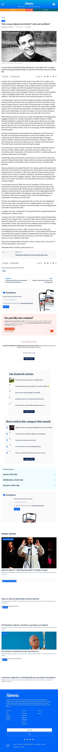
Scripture (5, 607)
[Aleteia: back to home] (29, 3)
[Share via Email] (53, 76)
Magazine (24, 717)
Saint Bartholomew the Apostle (34, 6)
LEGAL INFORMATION (28, 744)
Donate (28, 10)
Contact (43, 744)
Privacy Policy (17, 747)
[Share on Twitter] (50, 76)
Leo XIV (5, 633)
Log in (33, 353)
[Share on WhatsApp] (55, 76)
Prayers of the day (11, 485)
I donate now (9, 329)
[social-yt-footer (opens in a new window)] (24, 739)
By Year (39, 713)
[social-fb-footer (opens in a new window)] (27, 739)
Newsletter (24, 713)
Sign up (6, 306)
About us (20, 744)
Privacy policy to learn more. (27, 303)
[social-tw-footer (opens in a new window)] (30, 739)
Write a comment (29, 358)
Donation (24, 722)
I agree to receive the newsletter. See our (19, 303)
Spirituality (8, 717)
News (7, 713)
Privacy (22, 747)
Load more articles (29, 411)
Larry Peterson (19, 27)
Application (24, 715)
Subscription (25, 719)
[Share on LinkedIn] (47, 76)
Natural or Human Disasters (9, 581)
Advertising (24, 724)
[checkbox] (3, 303)
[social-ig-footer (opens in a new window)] (33, 739)
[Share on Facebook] (45, 76)
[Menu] (9, 4)
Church (3, 17)
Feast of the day (10, 474)
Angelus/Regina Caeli (8, 539)
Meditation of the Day (13, 480)
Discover (8, 719)
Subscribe (12, 10)
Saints (4, 271)
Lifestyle (8, 715)
